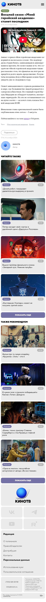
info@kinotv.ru (11, 587)
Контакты (7, 555)
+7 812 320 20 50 (11, 582)
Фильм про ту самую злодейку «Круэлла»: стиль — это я (15, 355)
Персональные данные (16, 560)
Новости (5, 11)
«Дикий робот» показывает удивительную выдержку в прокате (18, 190)
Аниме (31, 124)
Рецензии (7, 350)
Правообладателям (12, 546)
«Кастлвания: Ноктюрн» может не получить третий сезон (17, 304)
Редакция (8, 534)
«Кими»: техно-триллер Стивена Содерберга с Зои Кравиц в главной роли (18, 432)
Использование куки (13, 567)
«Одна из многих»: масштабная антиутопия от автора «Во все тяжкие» (19, 469)
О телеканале (10, 541)
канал (26, 118)
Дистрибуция (9, 551)
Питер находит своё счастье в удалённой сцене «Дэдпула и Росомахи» (20, 228)
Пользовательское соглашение (18, 572)
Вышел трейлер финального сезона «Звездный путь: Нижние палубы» (18, 266)
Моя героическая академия (17, 124)
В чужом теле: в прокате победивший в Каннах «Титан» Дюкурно (19, 393)
